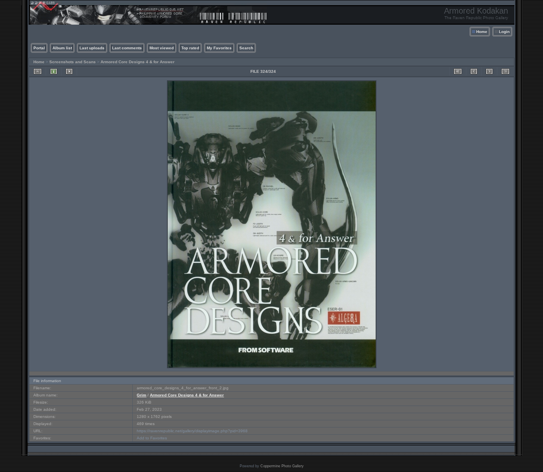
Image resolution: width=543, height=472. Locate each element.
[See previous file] (473, 71)
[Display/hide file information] (53, 71)
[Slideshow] (69, 71)
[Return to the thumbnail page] (37, 71)
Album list (62, 48)
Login (504, 31)
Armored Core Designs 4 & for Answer (138, 62)
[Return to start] (458, 71)
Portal (39, 48)
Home (481, 31)
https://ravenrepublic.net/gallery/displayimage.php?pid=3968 (192, 431)
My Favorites (219, 48)
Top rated (190, 48)
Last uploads (92, 48)
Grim (141, 395)
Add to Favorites (152, 438)
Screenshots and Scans (72, 62)
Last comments (127, 48)
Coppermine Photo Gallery (282, 466)
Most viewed (161, 48)
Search (246, 48)
